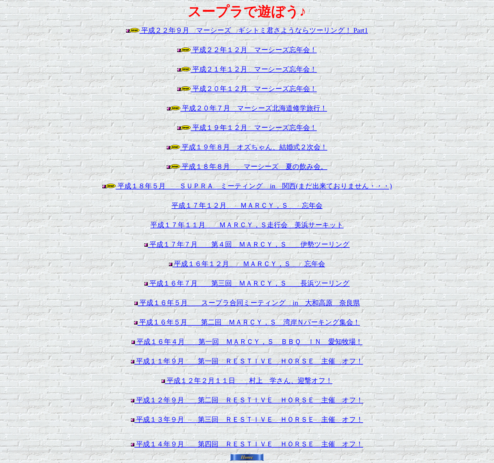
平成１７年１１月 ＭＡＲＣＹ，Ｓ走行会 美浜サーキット (247, 225)
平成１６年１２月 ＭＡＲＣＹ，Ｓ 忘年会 (248, 264)
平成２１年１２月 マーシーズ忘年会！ (254, 69)
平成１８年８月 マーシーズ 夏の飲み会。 (253, 166)
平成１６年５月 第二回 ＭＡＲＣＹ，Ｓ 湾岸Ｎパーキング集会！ (249, 322)
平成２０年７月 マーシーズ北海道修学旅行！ (253, 108)
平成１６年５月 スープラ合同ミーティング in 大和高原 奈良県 (249, 302)
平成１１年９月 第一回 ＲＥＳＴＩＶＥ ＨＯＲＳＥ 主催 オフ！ (248, 361)
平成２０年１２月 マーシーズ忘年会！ (254, 88)
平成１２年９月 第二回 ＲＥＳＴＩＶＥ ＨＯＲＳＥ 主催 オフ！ (248, 400)
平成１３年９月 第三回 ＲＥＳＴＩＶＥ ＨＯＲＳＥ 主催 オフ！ (248, 419)
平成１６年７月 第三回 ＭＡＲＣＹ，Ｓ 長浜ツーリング (249, 283)
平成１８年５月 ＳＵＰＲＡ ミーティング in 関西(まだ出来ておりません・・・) (254, 186)
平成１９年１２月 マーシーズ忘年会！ (254, 127)
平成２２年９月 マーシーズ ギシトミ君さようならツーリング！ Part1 (254, 30)
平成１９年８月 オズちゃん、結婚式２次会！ (253, 147)
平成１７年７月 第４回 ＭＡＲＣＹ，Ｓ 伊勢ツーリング (249, 244)
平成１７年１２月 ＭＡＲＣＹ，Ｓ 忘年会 (247, 205)
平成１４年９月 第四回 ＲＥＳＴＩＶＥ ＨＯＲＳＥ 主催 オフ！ (248, 444)
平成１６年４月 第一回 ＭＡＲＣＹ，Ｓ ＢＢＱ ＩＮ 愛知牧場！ (248, 341)
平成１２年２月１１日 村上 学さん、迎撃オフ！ (248, 380)
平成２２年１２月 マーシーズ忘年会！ (254, 50)
